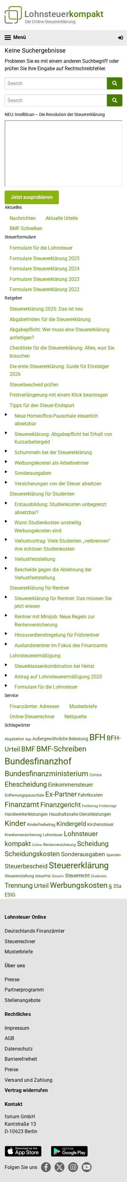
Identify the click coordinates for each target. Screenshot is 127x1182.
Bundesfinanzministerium (46, 773)
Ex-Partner (61, 794)
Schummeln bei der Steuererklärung (53, 452)
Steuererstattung (19, 876)
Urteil (41, 885)
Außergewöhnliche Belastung (60, 738)
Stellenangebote (22, 1000)
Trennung (19, 885)
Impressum (17, 1028)
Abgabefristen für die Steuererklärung (50, 319)
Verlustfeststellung (34, 559)
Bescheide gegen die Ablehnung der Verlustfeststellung (53, 574)
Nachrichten (23, 218)
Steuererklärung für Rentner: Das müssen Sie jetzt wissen (63, 602)
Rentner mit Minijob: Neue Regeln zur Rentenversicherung (54, 621)
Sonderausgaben (32, 473)
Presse (12, 979)
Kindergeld (71, 823)
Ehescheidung (26, 784)
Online (37, 845)
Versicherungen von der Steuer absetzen (57, 484)
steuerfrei (43, 876)
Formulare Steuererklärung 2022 (45, 289)
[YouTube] (87, 1167)
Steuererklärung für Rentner (39, 588)
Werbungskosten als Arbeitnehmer (51, 463)
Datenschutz (19, 1049)
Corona (95, 775)
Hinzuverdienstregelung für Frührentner (56, 635)
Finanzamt (22, 804)
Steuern (58, 876)
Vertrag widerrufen (26, 1090)
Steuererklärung (79, 865)
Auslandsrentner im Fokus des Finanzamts (60, 645)
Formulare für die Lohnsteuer (41, 248)
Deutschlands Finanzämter (34, 931)
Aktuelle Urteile (62, 218)
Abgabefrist (14, 739)
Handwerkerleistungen (26, 814)
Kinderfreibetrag (41, 824)
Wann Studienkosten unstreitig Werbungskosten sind (47, 527)
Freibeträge (108, 806)
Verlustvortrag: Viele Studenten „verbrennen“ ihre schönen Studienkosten (62, 545)
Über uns (15, 966)
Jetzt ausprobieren (32, 197)
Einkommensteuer (70, 784)
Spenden (113, 855)
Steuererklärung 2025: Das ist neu (46, 309)
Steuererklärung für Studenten (42, 494)
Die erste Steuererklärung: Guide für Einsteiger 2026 (59, 370)
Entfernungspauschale (24, 795)
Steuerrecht (77, 876)
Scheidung (93, 844)
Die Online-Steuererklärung (50, 21)
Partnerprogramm (24, 990)
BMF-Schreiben (26, 228)
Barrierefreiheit (21, 1059)
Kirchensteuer (100, 824)
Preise (11, 1069)
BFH (97, 737)
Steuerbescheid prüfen (34, 385)
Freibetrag (90, 806)
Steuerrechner (20, 941)
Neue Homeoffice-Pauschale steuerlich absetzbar (56, 420)
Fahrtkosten (90, 795)
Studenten (99, 876)
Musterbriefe (83, 706)
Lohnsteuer (53, 834)
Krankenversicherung (23, 834)
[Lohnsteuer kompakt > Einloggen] (120, 37)
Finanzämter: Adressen (34, 706)
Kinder (15, 823)
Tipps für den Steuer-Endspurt (42, 405)
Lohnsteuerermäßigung (35, 656)
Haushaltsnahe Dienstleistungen (80, 814)
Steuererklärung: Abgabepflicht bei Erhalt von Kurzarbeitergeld (63, 438)
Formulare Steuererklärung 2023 (45, 279)
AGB (9, 1038)
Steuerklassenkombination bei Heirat (54, 666)
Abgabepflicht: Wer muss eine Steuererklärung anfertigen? (59, 334)
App (28, 739)
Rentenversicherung (59, 845)
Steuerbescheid (26, 866)
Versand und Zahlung (28, 1080)
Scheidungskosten (32, 854)
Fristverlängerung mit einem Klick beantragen (59, 395)
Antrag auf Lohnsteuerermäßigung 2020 (58, 677)
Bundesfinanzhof (38, 761)
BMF (28, 749)
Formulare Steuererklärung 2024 (45, 269)
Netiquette (75, 717)
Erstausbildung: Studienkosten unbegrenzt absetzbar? (60, 508)
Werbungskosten (79, 885)
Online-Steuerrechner (32, 717)
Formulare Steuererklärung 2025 (45, 258)
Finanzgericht (60, 805)
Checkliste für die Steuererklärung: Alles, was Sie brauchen (62, 352)
